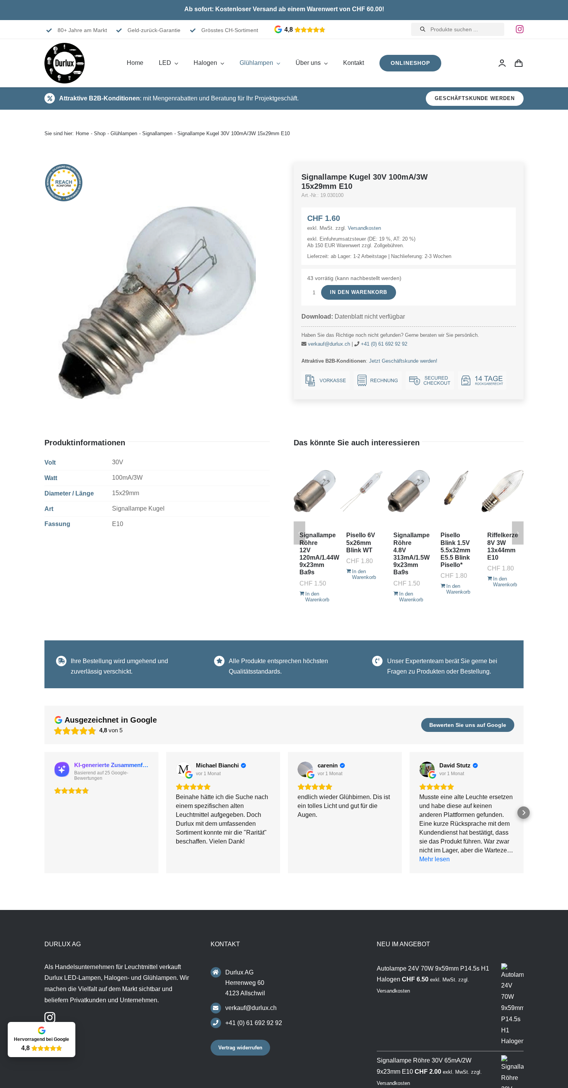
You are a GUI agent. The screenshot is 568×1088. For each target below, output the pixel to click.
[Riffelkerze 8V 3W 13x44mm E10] (502, 491)
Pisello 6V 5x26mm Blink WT (360, 542)
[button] (44, 812)
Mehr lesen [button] (434, 859)
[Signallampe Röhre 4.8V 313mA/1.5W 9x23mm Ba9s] (409, 491)
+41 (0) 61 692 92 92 (384, 344)
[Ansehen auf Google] (183, 769)
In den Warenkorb (358, 292)
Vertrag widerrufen (240, 1048)
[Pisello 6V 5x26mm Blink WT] (361, 491)
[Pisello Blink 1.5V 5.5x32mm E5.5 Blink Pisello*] (456, 491)
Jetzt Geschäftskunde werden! (403, 361)
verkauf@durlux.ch (329, 344)
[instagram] (520, 29)
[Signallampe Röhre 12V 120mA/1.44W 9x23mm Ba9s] (315, 491)
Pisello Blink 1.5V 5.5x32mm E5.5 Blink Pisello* (455, 550)
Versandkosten (364, 228)
